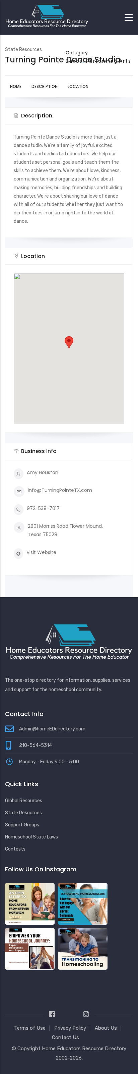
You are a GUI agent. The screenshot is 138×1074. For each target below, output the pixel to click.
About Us (106, 1028)
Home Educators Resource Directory (84, 1048)
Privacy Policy (70, 1028)
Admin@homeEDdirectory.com (52, 729)
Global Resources (23, 801)
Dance (74, 61)
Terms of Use (30, 1028)
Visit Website (41, 552)
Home (15, 86)
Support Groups (22, 825)
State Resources (23, 813)
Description (44, 86)
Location (78, 86)
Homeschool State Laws (31, 837)
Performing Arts (108, 61)
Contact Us (65, 1037)
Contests (15, 849)
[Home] (47, 16)
